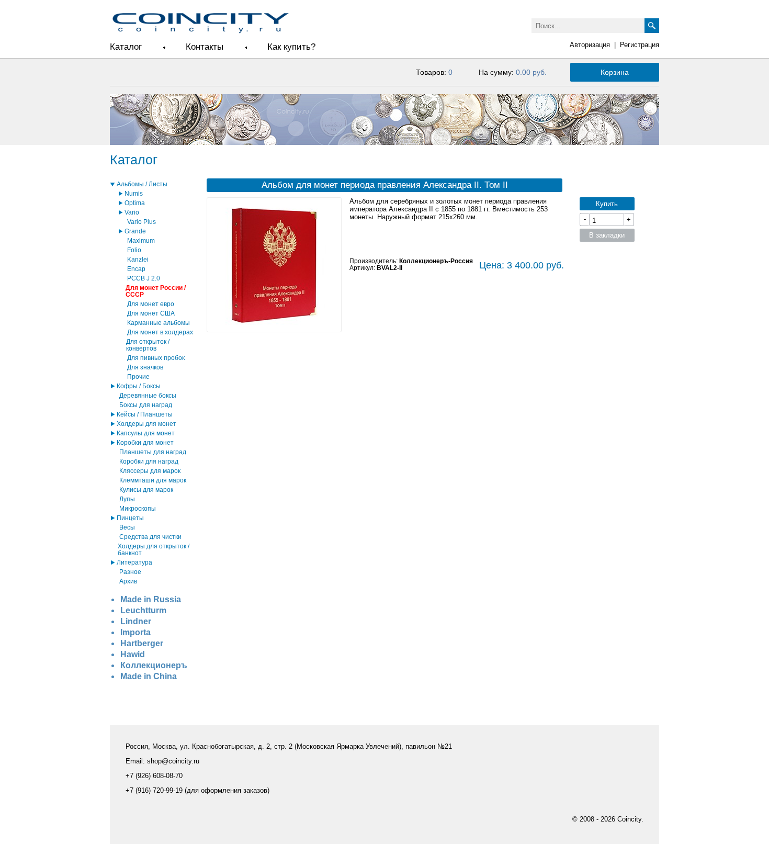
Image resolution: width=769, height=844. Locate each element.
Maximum (141, 240)
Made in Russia (150, 599)
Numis (134, 193)
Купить (607, 204)
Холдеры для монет (146, 423)
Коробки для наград (148, 461)
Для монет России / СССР (156, 291)
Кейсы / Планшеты (145, 414)
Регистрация (639, 45)
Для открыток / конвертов (147, 345)
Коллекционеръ (153, 665)
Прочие (138, 376)
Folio (134, 249)
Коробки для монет (145, 442)
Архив (128, 581)
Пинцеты (130, 517)
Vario (132, 212)
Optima (135, 202)
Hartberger (141, 643)
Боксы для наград (145, 404)
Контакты (204, 47)
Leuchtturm (143, 610)
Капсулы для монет (146, 433)
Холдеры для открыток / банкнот (153, 549)
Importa (135, 632)
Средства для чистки (150, 536)
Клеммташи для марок (152, 480)
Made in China (148, 676)
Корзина (615, 72)
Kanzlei (138, 259)
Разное (130, 571)
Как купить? (291, 47)
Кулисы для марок (146, 489)
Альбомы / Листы (142, 184)
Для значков (145, 367)
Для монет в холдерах (160, 332)
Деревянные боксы (147, 395)
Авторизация (590, 45)
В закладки (607, 235)
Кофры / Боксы (139, 385)
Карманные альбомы (158, 322)
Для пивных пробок (156, 357)
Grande (135, 231)
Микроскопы (137, 508)
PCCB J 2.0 (143, 278)
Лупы (127, 499)
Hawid (132, 654)
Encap (136, 268)
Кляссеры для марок (149, 470)
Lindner (135, 621)
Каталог (126, 47)
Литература (134, 562)
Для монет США (151, 313)
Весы (127, 527)
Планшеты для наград (152, 451)
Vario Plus (141, 221)
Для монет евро (150, 303)
